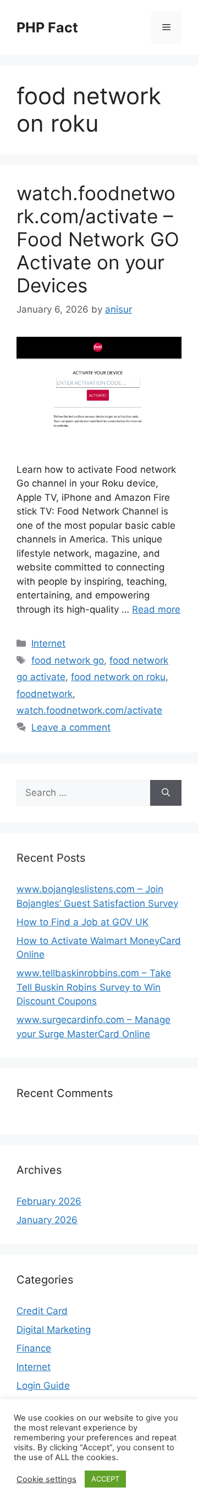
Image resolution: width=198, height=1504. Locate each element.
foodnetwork (44, 693)
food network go (67, 660)
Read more (156, 609)
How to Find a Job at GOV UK (82, 922)
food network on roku (118, 676)
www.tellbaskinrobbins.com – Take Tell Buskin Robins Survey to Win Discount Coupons (93, 987)
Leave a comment (71, 727)
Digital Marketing (53, 1329)
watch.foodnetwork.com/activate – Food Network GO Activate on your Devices (97, 239)
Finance (33, 1348)
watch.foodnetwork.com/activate (89, 710)
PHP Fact (47, 27)
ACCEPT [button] (105, 1478)
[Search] (166, 793)
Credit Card (42, 1310)
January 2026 (47, 1219)
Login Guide (43, 1385)
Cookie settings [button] (46, 1479)
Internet (48, 643)
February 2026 (48, 1201)
